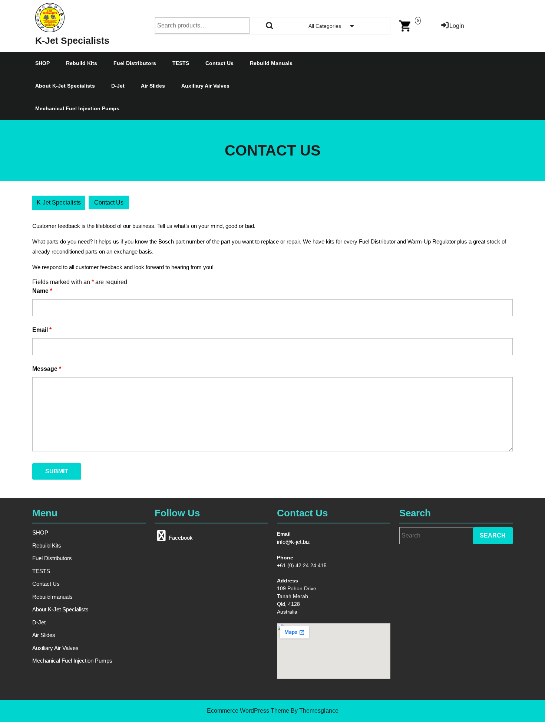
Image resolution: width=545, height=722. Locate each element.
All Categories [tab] (324, 26)
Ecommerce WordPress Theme (248, 711)
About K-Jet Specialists (65, 86)
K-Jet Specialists (72, 40)
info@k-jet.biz (293, 542)
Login (456, 26)
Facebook (181, 538)
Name (42, 291)
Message (46, 369)
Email (42, 330)
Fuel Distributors (134, 63)
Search (270, 25)
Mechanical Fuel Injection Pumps (77, 108)
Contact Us (219, 63)
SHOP (42, 63)
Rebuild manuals (271, 63)
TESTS (180, 63)
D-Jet (118, 86)
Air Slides (153, 86)
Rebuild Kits (81, 63)
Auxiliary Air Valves (205, 86)
